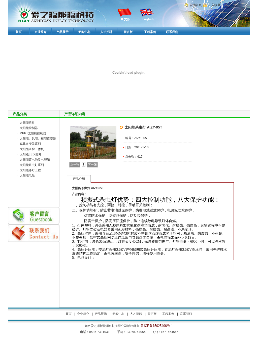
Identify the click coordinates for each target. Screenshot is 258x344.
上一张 (74, 164)
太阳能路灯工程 (30, 170)
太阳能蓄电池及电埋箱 (35, 159)
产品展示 (101, 314)
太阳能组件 (27, 122)
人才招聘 (136, 314)
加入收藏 (214, 5)
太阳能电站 (27, 175)
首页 (69, 314)
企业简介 (83, 314)
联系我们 (186, 314)
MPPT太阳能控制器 (33, 133)
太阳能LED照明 (30, 154)
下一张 (92, 164)
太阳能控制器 (29, 128)
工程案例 (168, 314)
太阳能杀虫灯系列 (32, 165)
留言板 (152, 314)
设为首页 (196, 5)
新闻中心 (118, 314)
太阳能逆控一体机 (32, 149)
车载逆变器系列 (30, 144)
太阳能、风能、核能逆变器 (38, 138)
